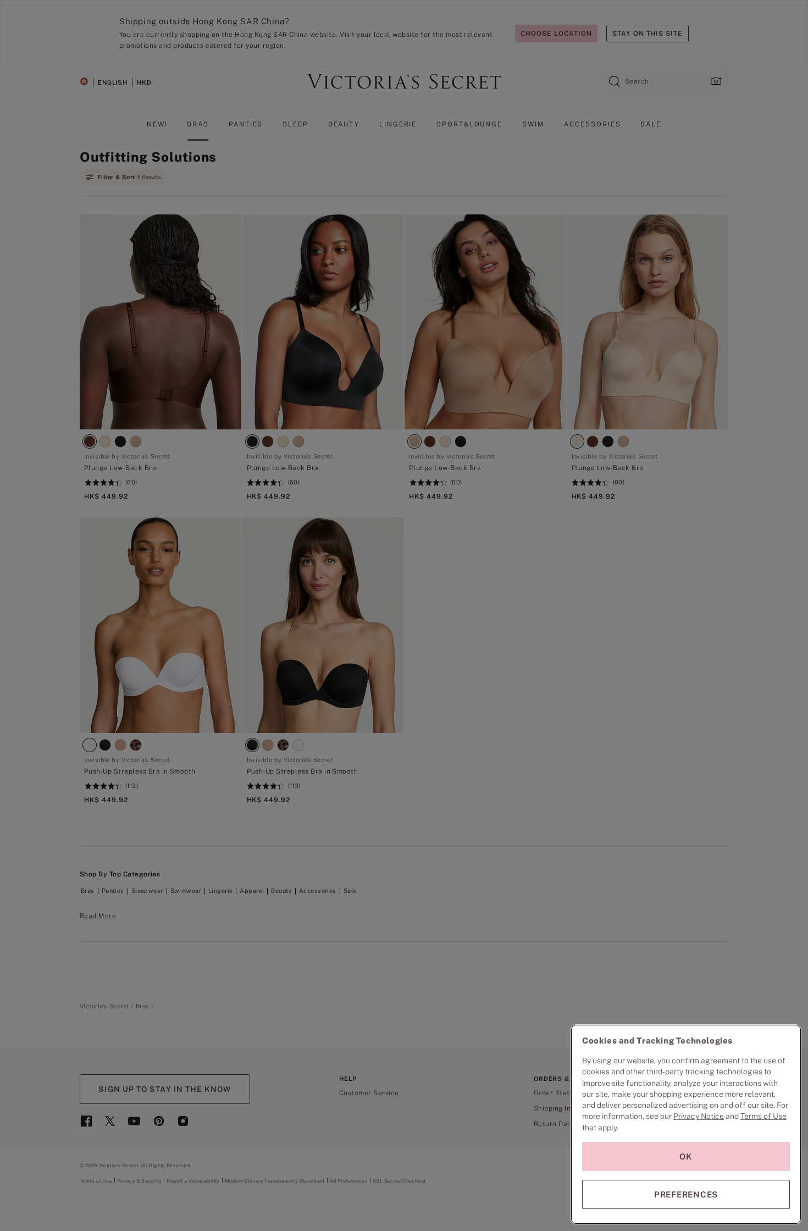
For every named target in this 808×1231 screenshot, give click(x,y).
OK (686, 1156)
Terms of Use (763, 1116)
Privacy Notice (698, 1116)
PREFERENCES (686, 1194)
